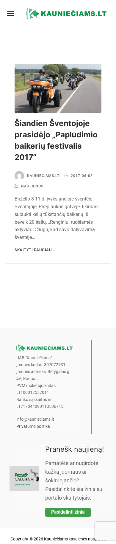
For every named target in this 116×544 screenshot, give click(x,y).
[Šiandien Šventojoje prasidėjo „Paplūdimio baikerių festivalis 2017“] (58, 88)
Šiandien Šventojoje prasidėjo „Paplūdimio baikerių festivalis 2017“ (56, 140)
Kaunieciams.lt (43, 176)
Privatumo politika (33, 426)
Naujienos (31, 186)
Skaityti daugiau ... (36, 250)
